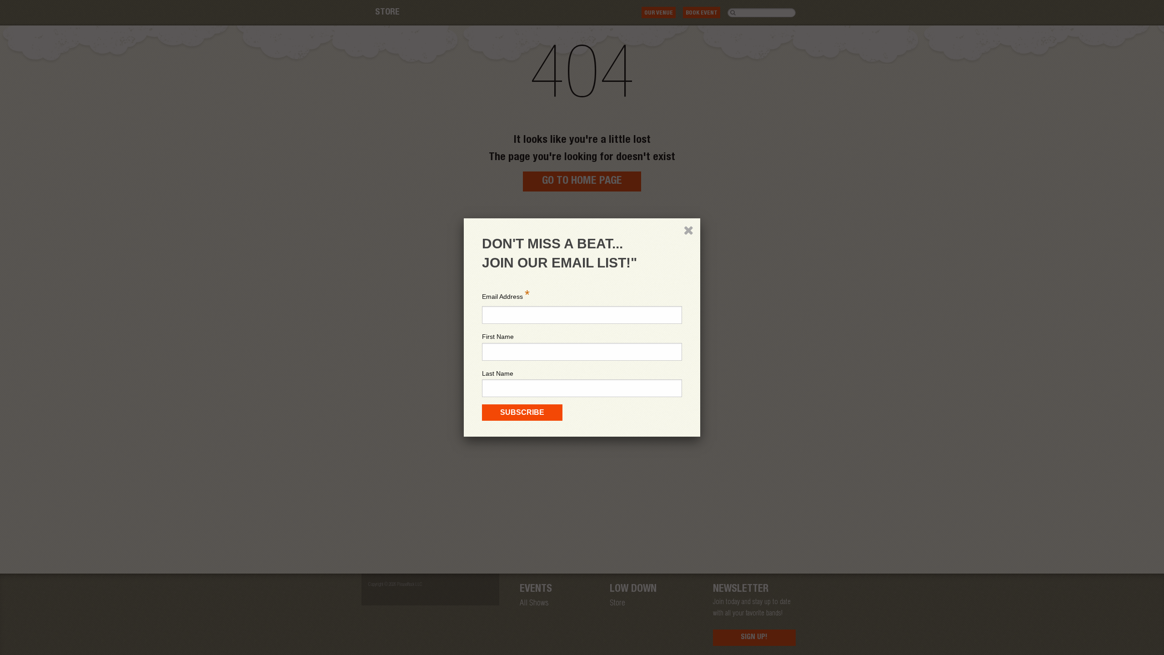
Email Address (506, 294)
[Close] (688, 230)
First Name (498, 336)
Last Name (497, 373)
